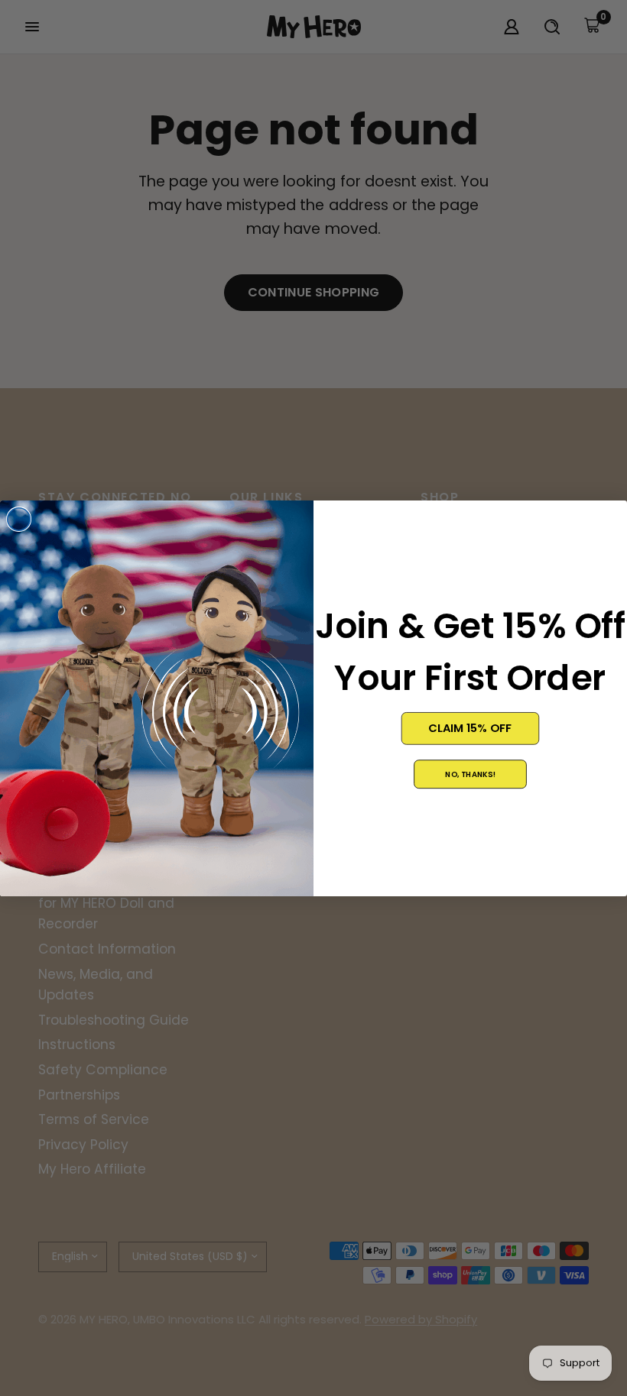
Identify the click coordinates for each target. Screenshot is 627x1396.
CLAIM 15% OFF (470, 728)
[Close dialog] (19, 518)
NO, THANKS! (470, 773)
